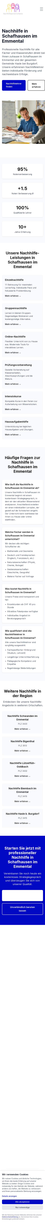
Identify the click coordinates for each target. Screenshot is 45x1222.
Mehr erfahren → (13, 296)
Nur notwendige (23, 1207)
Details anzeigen (9, 1196)
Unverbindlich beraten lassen (22, 909)
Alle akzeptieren (22, 1202)
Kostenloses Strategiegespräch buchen (22, 895)
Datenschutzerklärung (10, 1217)
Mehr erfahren (36, 85)
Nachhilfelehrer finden (14, 85)
